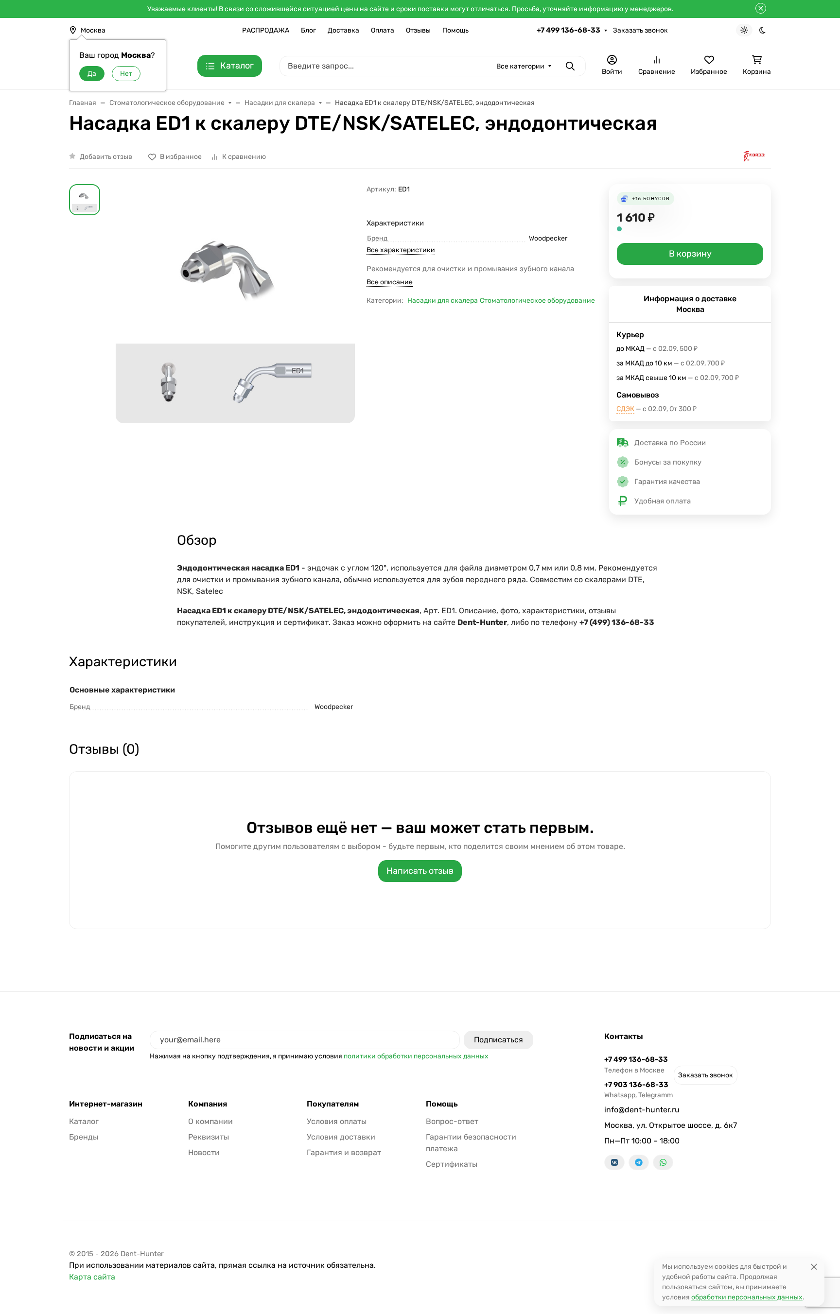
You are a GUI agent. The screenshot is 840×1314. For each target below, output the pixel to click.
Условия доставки (341, 1136)
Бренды (83, 1136)
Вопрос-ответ (452, 1121)
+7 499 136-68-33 (568, 30)
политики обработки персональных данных (416, 1056)
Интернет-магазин (105, 1104)
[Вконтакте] (614, 1162)
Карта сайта (92, 1276)
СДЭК (625, 409)
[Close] (814, 1267)
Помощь (455, 30)
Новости (204, 1152)
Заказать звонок (640, 30)
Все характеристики (401, 250)
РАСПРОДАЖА (265, 30)
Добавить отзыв (106, 157)
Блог (308, 30)
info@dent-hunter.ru (642, 1109)
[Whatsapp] (663, 1162)
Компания (207, 1104)
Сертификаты (451, 1164)
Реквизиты (208, 1136)
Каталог (84, 1121)
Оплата (382, 30)
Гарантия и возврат (344, 1152)
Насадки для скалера (442, 300)
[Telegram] (639, 1162)
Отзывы (418, 30)
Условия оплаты (337, 1121)
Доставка (343, 30)
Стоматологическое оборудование (537, 300)
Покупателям (333, 1104)
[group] (235, 327)
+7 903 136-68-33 (638, 1089)
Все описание (390, 282)
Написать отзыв (420, 870)
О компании (210, 1121)
